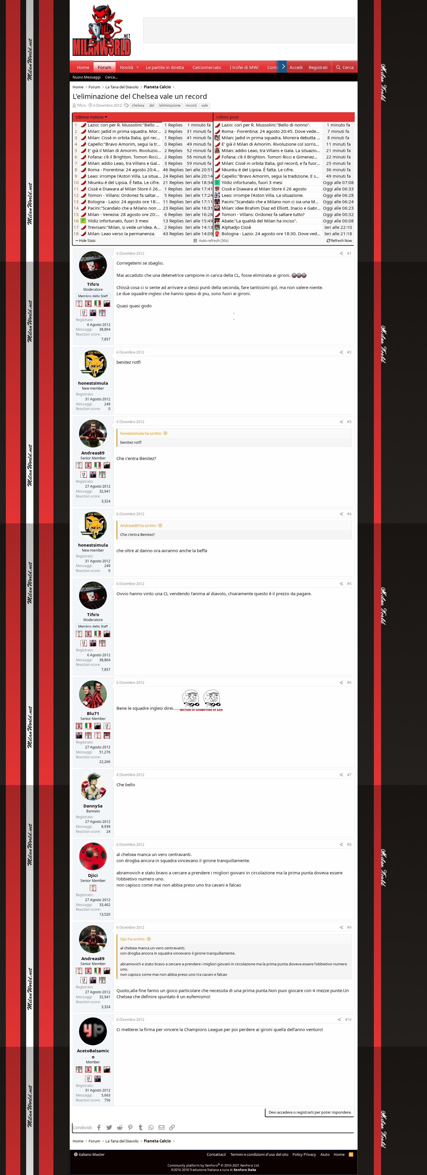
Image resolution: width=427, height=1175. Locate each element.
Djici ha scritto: (132, 939)
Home (83, 67)
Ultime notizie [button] (89, 117)
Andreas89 (93, 453)
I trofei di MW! (244, 67)
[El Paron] (107, 303)
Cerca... (111, 77)
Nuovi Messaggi (87, 77)
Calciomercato (207, 67)
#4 (349, 513)
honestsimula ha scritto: (141, 433)
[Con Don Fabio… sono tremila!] (93, 313)
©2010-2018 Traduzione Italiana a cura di (213, 1169)
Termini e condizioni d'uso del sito (259, 1154)
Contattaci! (216, 1154)
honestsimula (93, 383)
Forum (104, 67)
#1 (349, 253)
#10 (348, 1019)
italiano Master (91, 1154)
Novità (126, 67)
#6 (349, 682)
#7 (349, 774)
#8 (349, 844)
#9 (349, 927)
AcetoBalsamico (93, 1054)
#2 (349, 352)
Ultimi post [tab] (227, 117)
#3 (349, 421)
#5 (349, 583)
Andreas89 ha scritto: (138, 525)
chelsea (138, 105)
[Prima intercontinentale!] (79, 303)
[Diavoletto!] (88, 303)
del (151, 105)
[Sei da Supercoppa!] (102, 313)
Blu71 (93, 713)
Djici (93, 875)
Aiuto (325, 1154)
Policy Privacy (304, 1154)
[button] (137, 67)
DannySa (93, 806)
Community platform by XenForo (214, 1165)
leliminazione (170, 105)
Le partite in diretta (165, 67)
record (191, 105)
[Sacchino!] (107, 735)
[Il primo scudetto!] (97, 303)
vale (204, 105)
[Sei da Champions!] (83, 313)
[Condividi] (341, 253)
